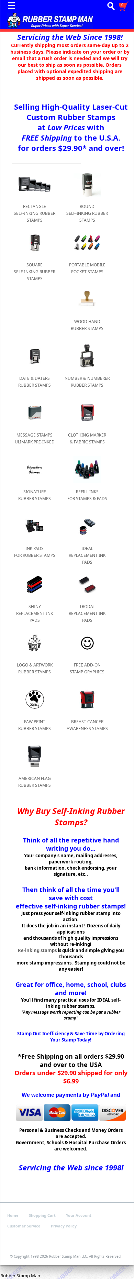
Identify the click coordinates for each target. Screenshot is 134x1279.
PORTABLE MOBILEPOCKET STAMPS (87, 268)
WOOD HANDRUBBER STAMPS (87, 325)
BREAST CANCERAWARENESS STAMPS (87, 725)
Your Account (78, 1215)
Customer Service (24, 1225)
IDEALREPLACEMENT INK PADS (87, 555)
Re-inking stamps (37, 950)
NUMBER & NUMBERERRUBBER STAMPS (87, 381)
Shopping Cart (42, 1215)
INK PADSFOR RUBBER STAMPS (34, 551)
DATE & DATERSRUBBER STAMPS (34, 381)
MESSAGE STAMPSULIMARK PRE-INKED (35, 438)
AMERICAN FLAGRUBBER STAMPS (34, 781)
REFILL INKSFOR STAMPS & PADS (87, 495)
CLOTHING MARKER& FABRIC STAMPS (87, 438)
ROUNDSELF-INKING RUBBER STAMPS (87, 213)
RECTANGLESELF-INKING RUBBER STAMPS (34, 213)
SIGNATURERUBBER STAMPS (34, 495)
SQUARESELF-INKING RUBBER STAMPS (34, 272)
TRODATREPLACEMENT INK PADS (87, 613)
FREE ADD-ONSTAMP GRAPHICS (87, 668)
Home (13, 1215)
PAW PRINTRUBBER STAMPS (34, 725)
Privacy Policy (64, 1225)
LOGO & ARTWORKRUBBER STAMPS (35, 668)
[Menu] (13, 7)
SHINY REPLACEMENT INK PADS (34, 613)
